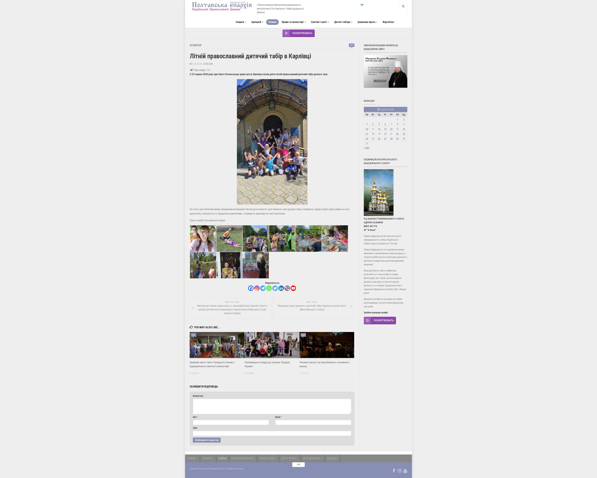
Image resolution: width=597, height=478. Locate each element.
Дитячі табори (342, 22)
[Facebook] (251, 288)
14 (391, 129)
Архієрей (256, 22)
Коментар (198, 396)
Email (278, 417)
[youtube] (405, 471)
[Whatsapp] (269, 288)
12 (379, 129)
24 (367, 138)
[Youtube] (293, 288)
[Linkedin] (281, 288)
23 (404, 133)
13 (385, 129)
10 (367, 129)
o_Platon (197, 64)
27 (385, 138)
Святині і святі (319, 22)
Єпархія (240, 22)
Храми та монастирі (292, 22)
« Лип (366, 147)
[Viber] (287, 288)
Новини (272, 22)
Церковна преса (366, 22)
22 (397, 133)
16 (404, 129)
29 (397, 138)
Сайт (195, 428)
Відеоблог (388, 22)
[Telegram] (263, 288)
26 (379, 138)
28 (391, 138)
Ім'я (195, 417)
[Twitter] (275, 288)
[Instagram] (257, 288)
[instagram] (399, 471)
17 (367, 133)
